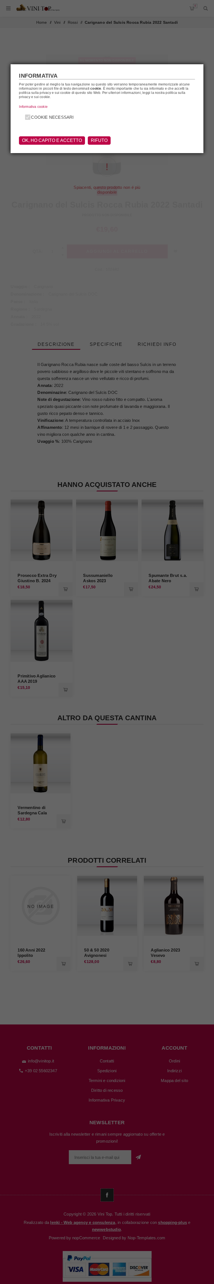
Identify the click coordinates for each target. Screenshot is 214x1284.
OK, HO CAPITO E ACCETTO (52, 140)
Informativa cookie (33, 107)
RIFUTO (99, 140)
